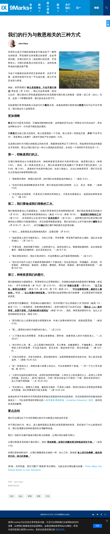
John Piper (18, 482)
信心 (20, 496)
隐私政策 (60, 529)
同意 (97, 526)
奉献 (96, 7)
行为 (47, 496)
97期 (29, 496)
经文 (11, 496)
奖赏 (38, 496)
